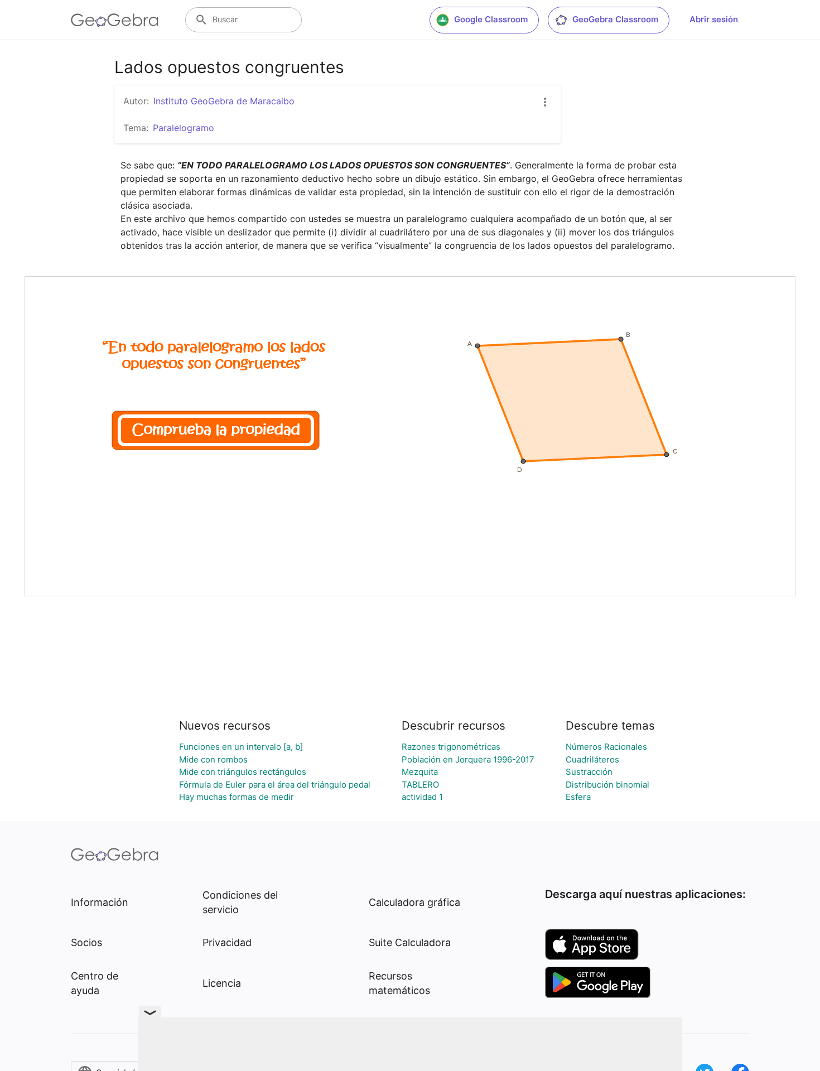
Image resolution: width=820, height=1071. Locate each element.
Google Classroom (491, 19)
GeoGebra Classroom (615, 19)
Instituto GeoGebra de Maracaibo (224, 101)
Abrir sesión (713, 19)
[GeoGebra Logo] (114, 20)
